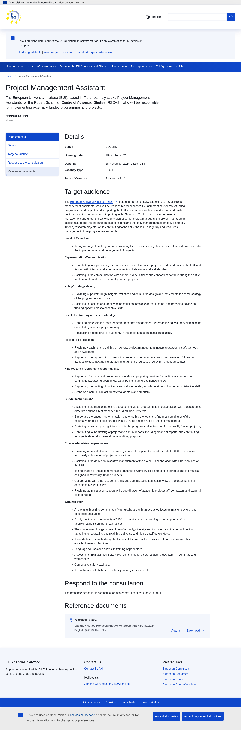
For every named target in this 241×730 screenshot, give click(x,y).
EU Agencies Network (23, 662)
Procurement (120, 66)
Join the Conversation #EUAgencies (107, 683)
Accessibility (151, 702)
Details (12, 145)
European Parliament (175, 673)
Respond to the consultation (25, 162)
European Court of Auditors (179, 684)
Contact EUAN (93, 668)
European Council (173, 679)
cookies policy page (82, 714)
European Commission (176, 668)
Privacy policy (91, 702)
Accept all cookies (166, 716)
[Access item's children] (32, 67)
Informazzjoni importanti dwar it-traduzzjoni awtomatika (77, 52)
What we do (44, 66)
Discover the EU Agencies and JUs (82, 66)
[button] (176, 631)
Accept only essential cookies (202, 716)
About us (23, 66)
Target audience (18, 154)
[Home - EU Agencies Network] (13, 17)
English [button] (156, 16)
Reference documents (21, 171)
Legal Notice (129, 702)
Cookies (111, 702)
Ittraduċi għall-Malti (29, 52)
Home (11, 66)
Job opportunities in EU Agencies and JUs (157, 66)
